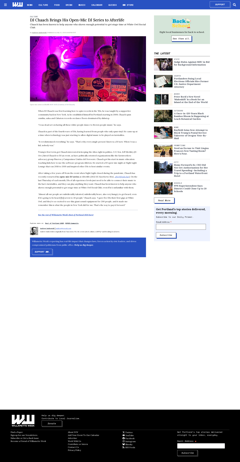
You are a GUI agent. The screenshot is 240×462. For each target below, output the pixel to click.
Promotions (179, 145)
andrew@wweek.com (63, 228)
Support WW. (43, 251)
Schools (178, 183)
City (176, 162)
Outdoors (178, 111)
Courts (177, 76)
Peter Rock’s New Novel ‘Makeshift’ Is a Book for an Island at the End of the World (191, 99)
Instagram (135, 441)
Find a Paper (17, 432)
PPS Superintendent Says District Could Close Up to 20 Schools (190, 188)
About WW (73, 432)
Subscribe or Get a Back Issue (25, 438)
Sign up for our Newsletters (24, 435)
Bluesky (132, 444)
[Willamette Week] (17, 4)
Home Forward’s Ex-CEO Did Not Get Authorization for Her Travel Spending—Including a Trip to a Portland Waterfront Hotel (191, 170)
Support (222, 4)
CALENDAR (96, 5)
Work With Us (74, 441)
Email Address (164, 222)
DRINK (69, 4)
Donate (55, 423)
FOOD (57, 4)
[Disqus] (88, 299)
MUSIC (81, 4)
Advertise (72, 438)
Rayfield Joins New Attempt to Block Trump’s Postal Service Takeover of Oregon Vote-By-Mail (191, 134)
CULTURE (43, 4)
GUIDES (112, 4)
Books (177, 94)
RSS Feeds (134, 447)
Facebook (137, 438)
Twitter (135, 432)
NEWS (29, 4)
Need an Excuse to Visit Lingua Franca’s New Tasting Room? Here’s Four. (191, 151)
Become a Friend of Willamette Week (28, 441)
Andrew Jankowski (39, 32)
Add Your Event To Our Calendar (83, 435)
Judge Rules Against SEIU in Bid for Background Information (192, 63)
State (177, 59)
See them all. (182, 38)
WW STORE (128, 5)
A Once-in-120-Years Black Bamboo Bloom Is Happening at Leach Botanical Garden (191, 116)
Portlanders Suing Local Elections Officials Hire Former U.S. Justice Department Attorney (191, 82)
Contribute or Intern (78, 444)
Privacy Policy (74, 450)
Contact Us (73, 447)
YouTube (133, 435)
